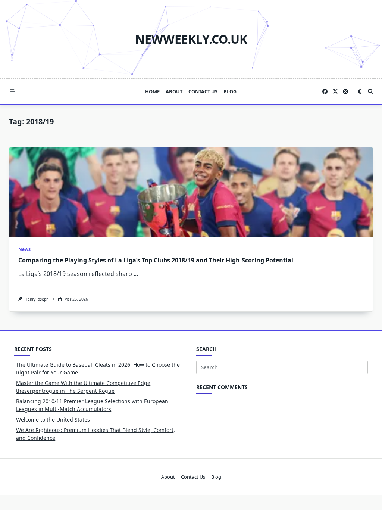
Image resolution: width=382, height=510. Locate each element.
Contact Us (202, 91)
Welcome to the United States (53, 419)
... (136, 274)
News (24, 249)
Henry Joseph (36, 299)
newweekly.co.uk (191, 39)
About (174, 91)
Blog (230, 91)
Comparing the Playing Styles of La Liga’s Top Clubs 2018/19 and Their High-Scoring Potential (155, 260)
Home (152, 91)
